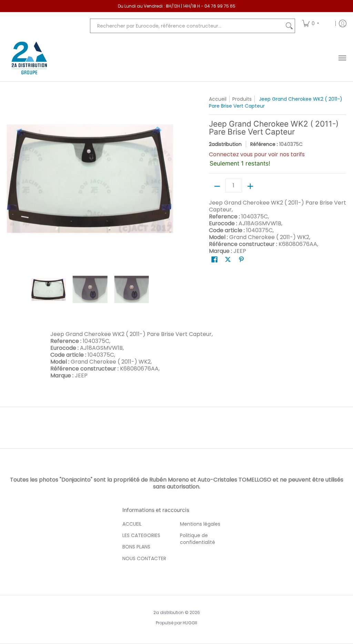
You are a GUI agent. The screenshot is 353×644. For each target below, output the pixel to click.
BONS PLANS (136, 546)
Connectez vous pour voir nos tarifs (257, 154)
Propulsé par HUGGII (176, 623)
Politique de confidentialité (197, 539)
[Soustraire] (217, 186)
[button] (214, 260)
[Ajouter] (250, 186)
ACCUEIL (132, 524)
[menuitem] (316, 23)
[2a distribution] (29, 57)
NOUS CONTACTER (144, 558)
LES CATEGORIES (141, 535)
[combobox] (187, 26)
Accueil (217, 99)
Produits (242, 99)
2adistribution (225, 144)
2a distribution (168, 612)
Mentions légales (200, 524)
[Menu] (342, 57)
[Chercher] (289, 26)
